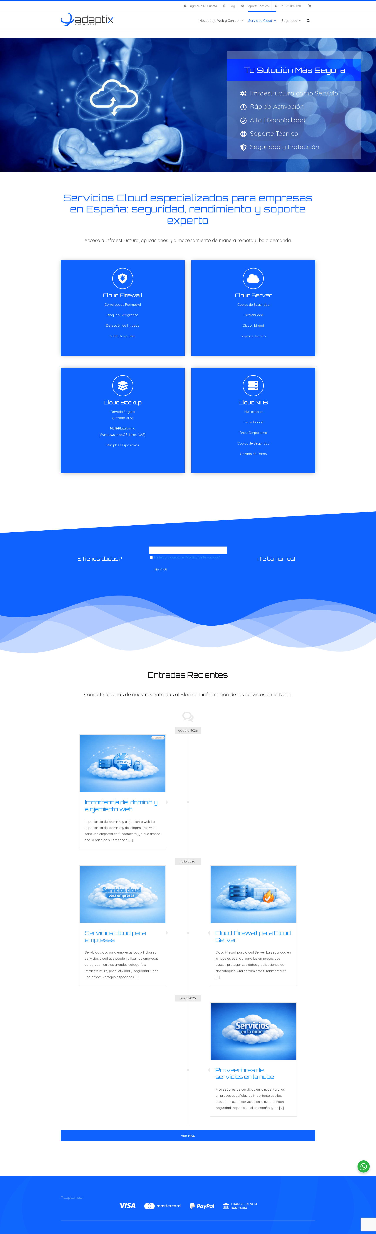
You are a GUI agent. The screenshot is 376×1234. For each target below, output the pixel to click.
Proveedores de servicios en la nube (244, 1073)
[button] (308, 20)
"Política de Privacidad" (202, 557)
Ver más (188, 1136)
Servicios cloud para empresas (115, 936)
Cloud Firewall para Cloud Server (253, 936)
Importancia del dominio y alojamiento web (121, 805)
